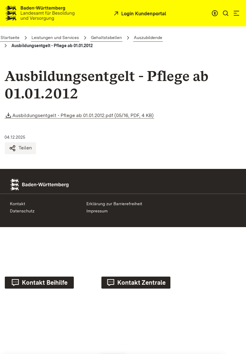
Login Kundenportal (143, 13)
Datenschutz (22, 210)
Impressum (97, 210)
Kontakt (17, 203)
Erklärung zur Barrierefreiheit (114, 203)
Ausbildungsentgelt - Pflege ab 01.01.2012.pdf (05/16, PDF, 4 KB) (83, 115)
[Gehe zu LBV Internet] (40, 13)
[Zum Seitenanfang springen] (233, 295)
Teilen (25, 148)
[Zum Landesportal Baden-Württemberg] (49, 184)
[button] (226, 13)
